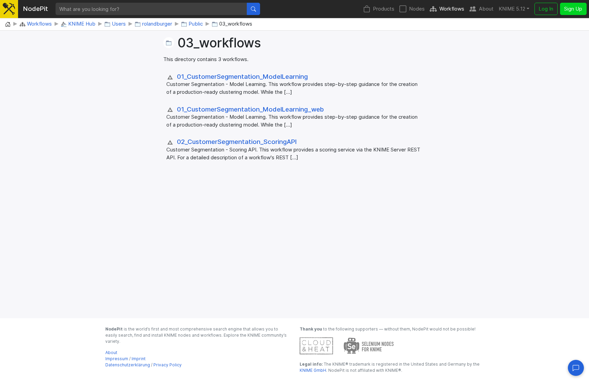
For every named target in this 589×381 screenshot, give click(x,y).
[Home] (8, 24)
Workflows (451, 8)
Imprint (139, 358)
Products (383, 8)
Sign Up (573, 8)
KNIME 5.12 (512, 8)
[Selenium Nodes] (368, 345)
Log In (546, 8)
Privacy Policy (167, 364)
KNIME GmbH (313, 370)
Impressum (116, 358)
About (486, 8)
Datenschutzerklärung (127, 364)
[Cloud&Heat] (316, 345)
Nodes (417, 8)
